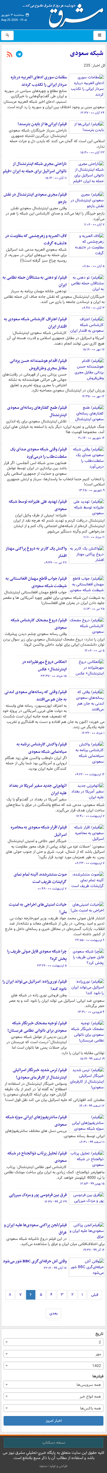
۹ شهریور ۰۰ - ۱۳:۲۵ (92, 490)
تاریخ (99, 1334)
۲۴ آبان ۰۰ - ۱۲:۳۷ (92, 112)
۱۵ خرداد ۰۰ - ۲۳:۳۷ (54, 676)
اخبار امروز (54, 1421)
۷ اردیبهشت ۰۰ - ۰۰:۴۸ (52, 888)
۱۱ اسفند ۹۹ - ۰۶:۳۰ (92, 1142)
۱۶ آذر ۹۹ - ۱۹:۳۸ (94, 1250)
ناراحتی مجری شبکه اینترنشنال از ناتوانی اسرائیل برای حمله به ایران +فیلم (35, 167)
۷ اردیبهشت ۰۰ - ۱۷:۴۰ (90, 816)
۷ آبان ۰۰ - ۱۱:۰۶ (94, 224)
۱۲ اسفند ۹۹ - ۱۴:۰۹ (92, 1105)
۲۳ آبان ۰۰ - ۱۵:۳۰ (92, 152)
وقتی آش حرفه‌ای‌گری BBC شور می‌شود (35, 1261)
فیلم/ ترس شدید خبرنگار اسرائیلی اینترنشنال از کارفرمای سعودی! (40, 1073)
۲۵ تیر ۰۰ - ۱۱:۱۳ (94, 609)
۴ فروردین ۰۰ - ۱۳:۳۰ (91, 1011)
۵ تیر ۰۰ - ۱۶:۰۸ (95, 650)
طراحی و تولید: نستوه (53, 1466)
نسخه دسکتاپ (53, 1443)
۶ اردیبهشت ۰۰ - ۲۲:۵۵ (90, 940)
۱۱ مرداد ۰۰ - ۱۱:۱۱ (94, 537)
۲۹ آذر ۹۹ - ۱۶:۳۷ (55, 1201)
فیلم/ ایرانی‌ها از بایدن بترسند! (42, 124)
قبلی (94, 1295)
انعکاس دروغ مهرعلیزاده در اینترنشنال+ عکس (44, 665)
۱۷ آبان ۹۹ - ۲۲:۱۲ (55, 1268)
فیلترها (97, 1376)
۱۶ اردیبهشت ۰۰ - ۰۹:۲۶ (90, 774)
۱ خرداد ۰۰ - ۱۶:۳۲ (93, 733)
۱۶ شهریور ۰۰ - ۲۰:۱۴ (91, 438)
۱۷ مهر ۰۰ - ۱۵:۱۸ (94, 349)
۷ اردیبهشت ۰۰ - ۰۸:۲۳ (90, 863)
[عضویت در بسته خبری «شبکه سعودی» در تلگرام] (19, 55)
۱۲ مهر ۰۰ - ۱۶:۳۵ (93, 396)
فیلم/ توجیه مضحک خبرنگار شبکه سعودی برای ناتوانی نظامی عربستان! (37, 1027)
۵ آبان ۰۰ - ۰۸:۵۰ (93, 266)
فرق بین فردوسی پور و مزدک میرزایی (38, 1195)
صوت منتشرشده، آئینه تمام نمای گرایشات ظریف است (40, 878)
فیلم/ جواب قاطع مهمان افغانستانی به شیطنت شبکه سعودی (36, 582)
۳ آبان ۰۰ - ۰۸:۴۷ (93, 307)
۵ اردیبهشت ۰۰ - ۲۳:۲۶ (52, 965)
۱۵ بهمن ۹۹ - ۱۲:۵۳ (92, 1183)
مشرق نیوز (65, 13)
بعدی (53, 1313)
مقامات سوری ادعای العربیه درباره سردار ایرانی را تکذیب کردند (39, 81)
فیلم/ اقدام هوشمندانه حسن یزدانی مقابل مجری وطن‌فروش (38, 364)
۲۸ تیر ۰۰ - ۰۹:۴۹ (55, 562)
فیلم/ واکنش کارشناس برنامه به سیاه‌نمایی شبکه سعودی (41, 748)
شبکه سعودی (86, 53)
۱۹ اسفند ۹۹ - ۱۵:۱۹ (92, 1058)
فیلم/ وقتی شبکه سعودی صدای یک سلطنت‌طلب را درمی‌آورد (38, 453)
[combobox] (53, 1342)
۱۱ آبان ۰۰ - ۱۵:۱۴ (56, 178)
